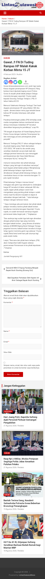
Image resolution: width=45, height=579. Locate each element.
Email (6, 342)
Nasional (8, 411)
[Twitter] (15, 82)
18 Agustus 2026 (10, 551)
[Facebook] (6, 82)
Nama (7, 331)
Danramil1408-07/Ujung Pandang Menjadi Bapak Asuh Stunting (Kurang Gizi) (22, 269)
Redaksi (21, 426)
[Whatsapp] (20, 82)
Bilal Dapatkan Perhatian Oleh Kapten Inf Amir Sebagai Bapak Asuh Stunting (23, 279)
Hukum (7, 58)
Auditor (19, 74)
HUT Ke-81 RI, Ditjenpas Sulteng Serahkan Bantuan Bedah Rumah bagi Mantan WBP (22, 545)
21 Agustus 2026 (10, 426)
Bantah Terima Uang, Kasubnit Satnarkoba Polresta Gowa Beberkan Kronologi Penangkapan (22, 503)
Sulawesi (8, 536)
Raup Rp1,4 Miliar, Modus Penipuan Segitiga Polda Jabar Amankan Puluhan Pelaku (21, 462)
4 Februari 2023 (9, 74)
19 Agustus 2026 (10, 509)
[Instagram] (11, 82)
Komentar (8, 302)
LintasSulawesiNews (27, 575)
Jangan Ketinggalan (14, 385)
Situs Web (8, 352)
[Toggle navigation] (5, 13)
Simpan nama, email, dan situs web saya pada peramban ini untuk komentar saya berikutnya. (22, 366)
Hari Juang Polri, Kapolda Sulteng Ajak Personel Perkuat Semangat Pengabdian (20, 420)
